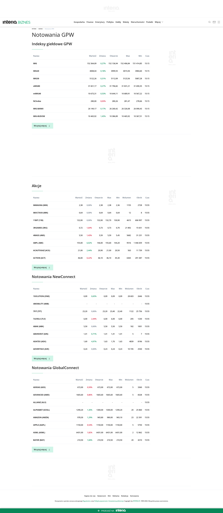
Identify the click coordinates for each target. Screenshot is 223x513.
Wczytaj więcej (40, 125)
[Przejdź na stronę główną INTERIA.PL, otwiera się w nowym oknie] (10, 22)
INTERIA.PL (136, 501)
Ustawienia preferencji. (116, 501)
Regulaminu (87, 501)
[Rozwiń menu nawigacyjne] (218, 22)
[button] (118, 22)
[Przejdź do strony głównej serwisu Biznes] (24, 22)
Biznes (41, 29)
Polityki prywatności (101, 501)
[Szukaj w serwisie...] (209, 22)
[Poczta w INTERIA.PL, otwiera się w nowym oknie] (214, 22)
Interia (34, 29)
